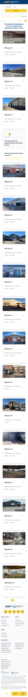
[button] (11, 7)
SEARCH (16, 10)
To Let (11, 16)
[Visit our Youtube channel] (22, 612)
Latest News (3, 633)
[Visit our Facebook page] (5, 612)
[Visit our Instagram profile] (18, 612)
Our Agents (3, 620)
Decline (15, 693)
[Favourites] (23, 48)
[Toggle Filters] (2, 10)
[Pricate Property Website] (15, 673)
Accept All (23, 693)
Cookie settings (6, 693)
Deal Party (19, 16)
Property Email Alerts (19, 623)
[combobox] (19, 7)
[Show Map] (25, 21)
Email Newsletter (5, 636)
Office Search (4, 623)
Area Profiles (18, 625)
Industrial (7, 16)
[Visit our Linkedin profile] (14, 612)
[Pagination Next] (18, 600)
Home (2, 16)
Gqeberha (14, 16)
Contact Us (3, 622)
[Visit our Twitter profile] (10, 612)
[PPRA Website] (5, 673)
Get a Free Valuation (19, 622)
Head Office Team (5, 625)
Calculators (17, 620)
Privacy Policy (15, 684)
